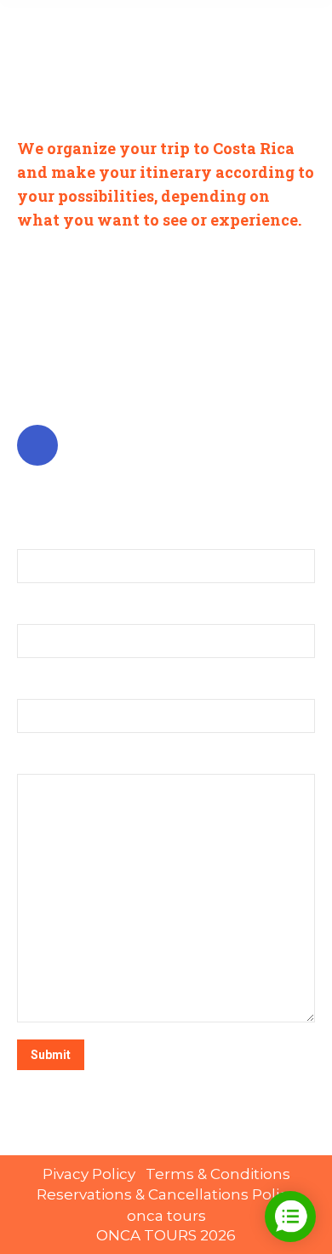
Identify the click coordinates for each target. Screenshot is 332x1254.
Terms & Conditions (218, 1173)
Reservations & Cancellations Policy (166, 1194)
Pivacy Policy (91, 1173)
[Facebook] (39, 445)
